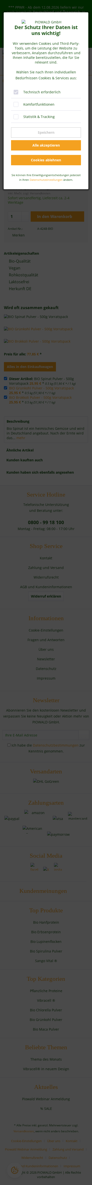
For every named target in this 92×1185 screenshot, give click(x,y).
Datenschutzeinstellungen (46, 180)
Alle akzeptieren (46, 145)
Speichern (46, 132)
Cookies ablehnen (46, 160)
